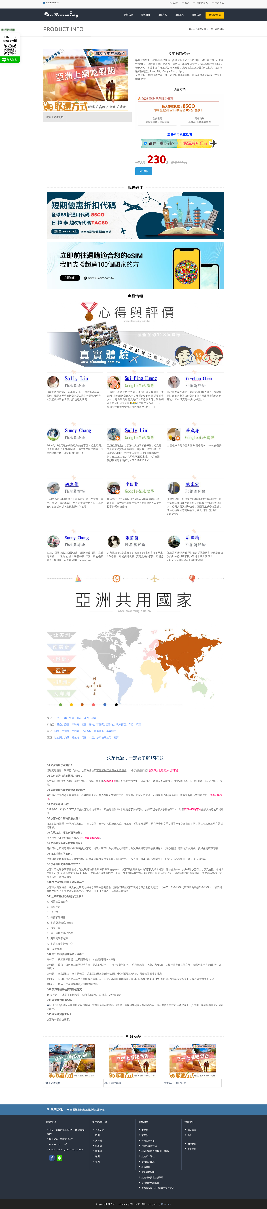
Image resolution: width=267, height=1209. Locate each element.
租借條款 (146, 1167)
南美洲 (98, 1151)
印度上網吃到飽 (112, 1083)
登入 (190, 1135)
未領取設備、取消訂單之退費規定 (158, 1188)
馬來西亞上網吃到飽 (175, 1083)
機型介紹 (201, 29)
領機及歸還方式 (149, 1146)
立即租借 (143, 171)
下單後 (145, 1135)
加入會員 (192, 1130)
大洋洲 (98, 1140)
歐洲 (97, 1156)
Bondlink (166, 1204)
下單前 (145, 1130)
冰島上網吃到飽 (52, 1083)
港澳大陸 (99, 1130)
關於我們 (128, 14)
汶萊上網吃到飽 (216, 29)
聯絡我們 (196, 14)
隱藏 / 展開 (10, 30)
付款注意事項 (148, 1140)
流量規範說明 (148, 1172)
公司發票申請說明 (150, 1182)
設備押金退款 (148, 1156)
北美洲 (98, 1146)
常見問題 (192, 1149)
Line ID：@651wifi (58, 1144)
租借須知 (179, 14)
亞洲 (97, 1135)
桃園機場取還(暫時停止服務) (155, 1151)
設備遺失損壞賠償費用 (152, 1177)
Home (192, 29)
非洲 (97, 1161)
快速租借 (216, 14)
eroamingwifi (52, 2)
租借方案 (162, 14)
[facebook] (52, 1157)
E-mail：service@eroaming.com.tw (66, 1149)
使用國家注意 (148, 1161)
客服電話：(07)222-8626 (61, 1139)
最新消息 (145, 14)
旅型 (49, 1005)
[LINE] (59, 1157)
